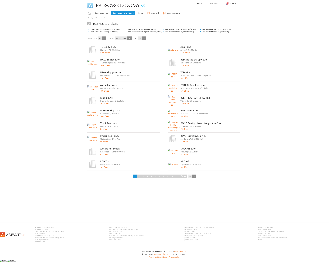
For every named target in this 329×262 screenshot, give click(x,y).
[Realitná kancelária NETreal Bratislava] (173, 164)
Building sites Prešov (116, 237)
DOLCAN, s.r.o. (188, 148)
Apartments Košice (190, 237)
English (233, 3)
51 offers (184, 154)
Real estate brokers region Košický (215, 31)
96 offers (184, 116)
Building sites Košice (42, 240)
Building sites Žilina (264, 233)
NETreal (184, 161)
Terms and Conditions (158, 257)
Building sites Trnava (190, 229)
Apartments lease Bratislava (44, 227)
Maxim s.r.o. (106, 97)
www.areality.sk (180, 251)
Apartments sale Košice (191, 240)
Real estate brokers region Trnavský (142, 29)
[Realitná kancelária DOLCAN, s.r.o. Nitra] (173, 153)
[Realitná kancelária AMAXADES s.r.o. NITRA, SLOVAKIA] (173, 116)
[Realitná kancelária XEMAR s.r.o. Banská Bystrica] (173, 76)
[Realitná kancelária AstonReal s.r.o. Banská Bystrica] (92, 89)
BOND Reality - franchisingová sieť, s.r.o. (202, 123)
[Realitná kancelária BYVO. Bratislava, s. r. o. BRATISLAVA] (173, 142)
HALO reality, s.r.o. (110, 59)
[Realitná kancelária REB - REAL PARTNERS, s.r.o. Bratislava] (173, 105)
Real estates (101, 13)
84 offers (104, 129)
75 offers (184, 129)
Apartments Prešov (264, 235)
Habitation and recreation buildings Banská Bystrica (126, 235)
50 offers (104, 167)
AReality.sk (90, 18)
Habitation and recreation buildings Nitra (272, 231)
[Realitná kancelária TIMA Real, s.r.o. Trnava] (92, 127)
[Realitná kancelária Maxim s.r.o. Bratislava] (93, 103)
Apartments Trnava (41, 229)
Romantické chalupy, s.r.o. (194, 59)
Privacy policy (174, 257)
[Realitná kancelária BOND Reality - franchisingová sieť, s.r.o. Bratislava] (174, 130)
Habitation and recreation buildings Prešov (49, 237)
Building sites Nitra (41, 233)
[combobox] (102, 38)
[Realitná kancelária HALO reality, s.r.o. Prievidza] (92, 64)
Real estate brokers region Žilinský (104, 31)
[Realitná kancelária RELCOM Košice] (93, 167)
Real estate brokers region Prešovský (179, 31)
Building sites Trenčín (116, 231)
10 (172, 176)
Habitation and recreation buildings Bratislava (199, 227)
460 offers (104, 91)
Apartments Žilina (115, 233)
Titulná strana (89, 13)
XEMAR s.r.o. (187, 72)
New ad (155, 13)
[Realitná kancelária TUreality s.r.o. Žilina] (93, 53)
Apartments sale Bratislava (118, 227)
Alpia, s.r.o (185, 46)
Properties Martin (115, 240)
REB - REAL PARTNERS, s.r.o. (195, 97)
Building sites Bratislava (265, 227)
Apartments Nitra (189, 231)
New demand (174, 13)
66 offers (104, 141)
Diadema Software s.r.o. (163, 254)
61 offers (104, 154)
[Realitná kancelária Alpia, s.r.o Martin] (173, 50)
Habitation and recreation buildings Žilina (198, 233)
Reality (260, 240)
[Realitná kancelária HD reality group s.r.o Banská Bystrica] (93, 78)
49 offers (184, 167)
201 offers (104, 103)
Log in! (200, 3)
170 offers (184, 103)
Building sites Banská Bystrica (193, 235)
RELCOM (105, 161)
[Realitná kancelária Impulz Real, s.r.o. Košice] (92, 140)
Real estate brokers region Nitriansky (216, 29)
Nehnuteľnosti (40, 242)
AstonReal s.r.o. (108, 85)
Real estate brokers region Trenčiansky (180, 29)
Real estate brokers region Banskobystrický (145, 31)
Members (214, 3)
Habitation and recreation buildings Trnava (123, 229)
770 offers (104, 78)
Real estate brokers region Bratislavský (106, 29)
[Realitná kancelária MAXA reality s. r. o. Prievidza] (92, 115)
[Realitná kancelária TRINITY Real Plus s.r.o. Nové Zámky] (173, 91)
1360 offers (105, 52)
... (177, 176)
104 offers (104, 116)
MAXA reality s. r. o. (110, 110)
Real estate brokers (123, 13)
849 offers (184, 65)
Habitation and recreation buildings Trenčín (50, 231)
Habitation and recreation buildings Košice (272, 237)
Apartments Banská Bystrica (44, 235)
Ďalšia (183, 176)
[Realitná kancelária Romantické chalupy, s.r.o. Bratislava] (173, 65)
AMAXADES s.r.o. (189, 110)
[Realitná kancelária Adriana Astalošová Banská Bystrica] (93, 154)
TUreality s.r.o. (108, 46)
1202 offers (185, 52)
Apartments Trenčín (264, 229)
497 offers (184, 78)
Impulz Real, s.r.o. (109, 135)
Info (140, 13)
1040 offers (105, 65)
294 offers (184, 91)
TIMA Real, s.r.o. (108, 123)
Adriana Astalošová (110, 148)
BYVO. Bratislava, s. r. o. (193, 135)
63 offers (184, 141)
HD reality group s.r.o (111, 72)
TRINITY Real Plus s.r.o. (192, 85)
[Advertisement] (164, 200)
